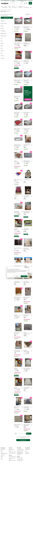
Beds (1, 450)
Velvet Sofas (27, 452)
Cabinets (2, 456)
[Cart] (25, 3)
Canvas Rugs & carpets (20, 449)
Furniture (5, 9)
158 (25, 433)
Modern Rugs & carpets (12, 460)
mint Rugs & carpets (20, 460)
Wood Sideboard (27, 449)
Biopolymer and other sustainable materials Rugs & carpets (20, 453)
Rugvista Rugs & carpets (12, 451)
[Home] (4, 3)
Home (1, 9)
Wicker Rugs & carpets (20, 450)
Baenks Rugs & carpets (12, 453)
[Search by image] (22, 3)
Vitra (25, 450)
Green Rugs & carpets (20, 459)
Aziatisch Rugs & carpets (12, 456)
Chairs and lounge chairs (4, 453)
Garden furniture (3, 449)
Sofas (1, 457)
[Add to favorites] (22, 27)
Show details (25, 274)
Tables (1, 459)
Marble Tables (27, 453)
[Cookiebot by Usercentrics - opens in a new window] (25, 267)
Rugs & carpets (9, 9)
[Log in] (26, 3)
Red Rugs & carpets (20, 457)
